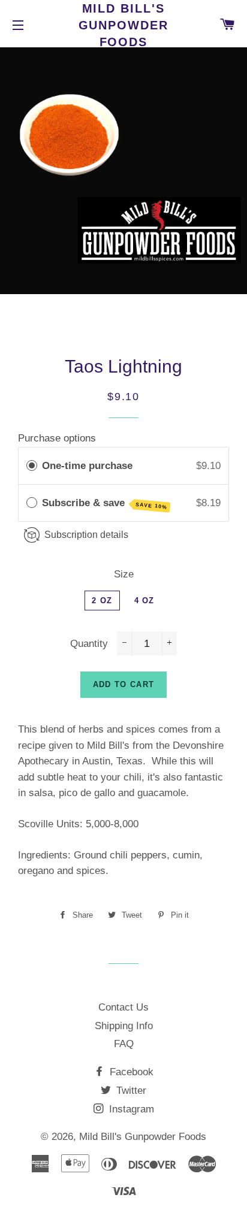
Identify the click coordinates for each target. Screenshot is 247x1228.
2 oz (102, 600)
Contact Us (123, 1007)
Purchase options (57, 438)
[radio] (31, 466)
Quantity (89, 643)
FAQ (124, 1043)
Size (124, 574)
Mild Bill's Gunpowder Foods (124, 25)
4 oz (144, 600)
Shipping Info (124, 1026)
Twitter (129, 1090)
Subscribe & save (104, 503)
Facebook (130, 1072)
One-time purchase (87, 465)
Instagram (130, 1109)
